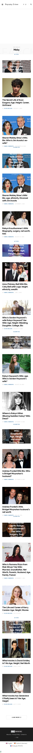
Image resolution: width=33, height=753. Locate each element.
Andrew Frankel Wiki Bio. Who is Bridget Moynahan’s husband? (16, 473)
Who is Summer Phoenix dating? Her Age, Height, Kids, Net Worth (16, 66)
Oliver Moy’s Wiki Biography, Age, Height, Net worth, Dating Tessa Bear (16, 436)
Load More (16, 717)
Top (17, 737)
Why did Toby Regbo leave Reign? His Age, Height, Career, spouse (16, 250)
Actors (16, 54)
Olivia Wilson (8, 108)
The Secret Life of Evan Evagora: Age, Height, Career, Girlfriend (15, 102)
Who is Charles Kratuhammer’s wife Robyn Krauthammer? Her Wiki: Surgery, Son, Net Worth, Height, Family (16, 530)
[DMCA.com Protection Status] (16, 732)
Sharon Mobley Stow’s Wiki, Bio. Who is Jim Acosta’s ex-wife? (15, 140)
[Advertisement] (16, 27)
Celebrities (16, 147)
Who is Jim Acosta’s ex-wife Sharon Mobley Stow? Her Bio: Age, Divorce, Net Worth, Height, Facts (16, 160)
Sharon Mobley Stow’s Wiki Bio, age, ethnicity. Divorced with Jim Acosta (15, 198)
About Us (8, 734)
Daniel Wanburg (9, 146)
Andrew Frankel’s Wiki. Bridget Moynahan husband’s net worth (16, 509)
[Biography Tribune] (11, 4)
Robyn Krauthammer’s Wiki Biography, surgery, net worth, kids (16, 231)
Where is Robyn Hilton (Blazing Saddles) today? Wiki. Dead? (16, 416)
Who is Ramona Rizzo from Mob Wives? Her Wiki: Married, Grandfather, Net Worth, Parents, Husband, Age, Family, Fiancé (16, 569)
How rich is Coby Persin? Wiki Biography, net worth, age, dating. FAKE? (16, 342)
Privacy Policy (16, 734)
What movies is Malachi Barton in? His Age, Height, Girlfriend (16, 627)
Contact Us (24, 734)
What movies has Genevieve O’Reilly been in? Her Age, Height (15, 698)
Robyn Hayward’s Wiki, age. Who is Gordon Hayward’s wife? (15, 378)
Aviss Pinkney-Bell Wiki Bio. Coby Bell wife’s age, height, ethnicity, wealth (15, 287)
